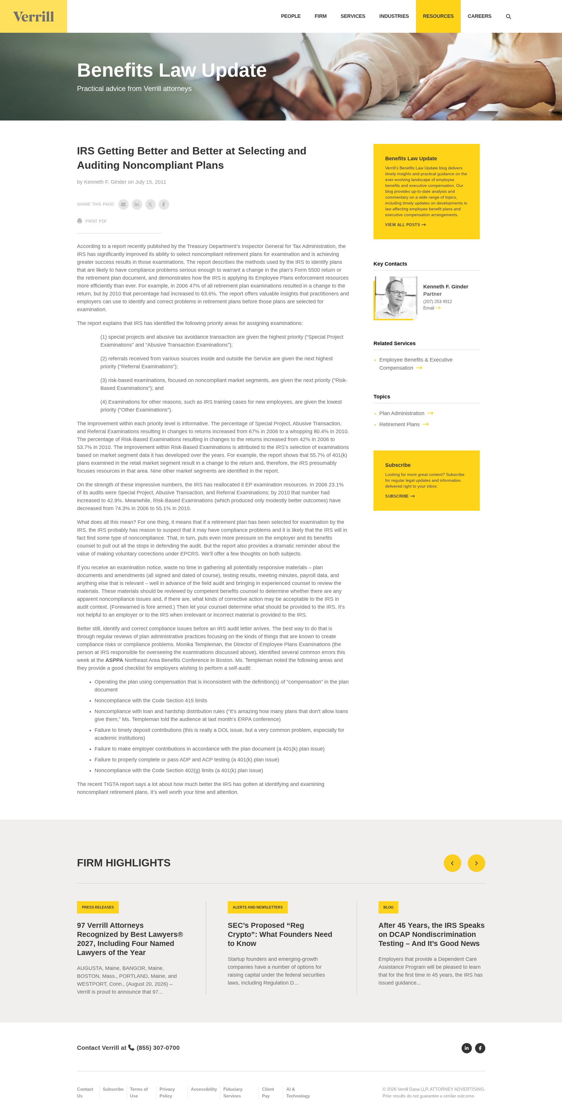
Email (428, 307)
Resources (438, 16)
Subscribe (397, 496)
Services (353, 16)
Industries (394, 16)
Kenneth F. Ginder (106, 182)
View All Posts (402, 225)
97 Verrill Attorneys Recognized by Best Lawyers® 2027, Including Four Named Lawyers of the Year (130, 938)
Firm (321, 16)
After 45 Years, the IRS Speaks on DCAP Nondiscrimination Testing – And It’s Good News (431, 934)
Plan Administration (401, 413)
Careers (479, 16)
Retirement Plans (399, 424)
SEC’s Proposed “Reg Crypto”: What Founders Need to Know (280, 934)
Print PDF (95, 221)
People (291, 16)
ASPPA (114, 660)
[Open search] (508, 16)
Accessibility (204, 1089)
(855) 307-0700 (158, 1047)
